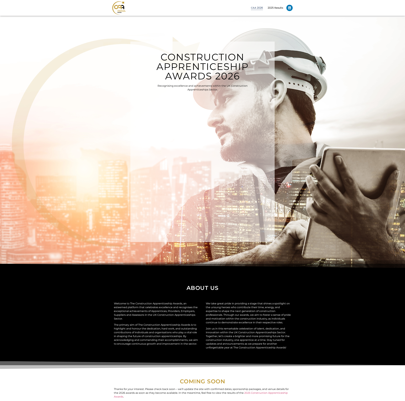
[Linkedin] (289, 8)
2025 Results (275, 8)
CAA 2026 (257, 8)
